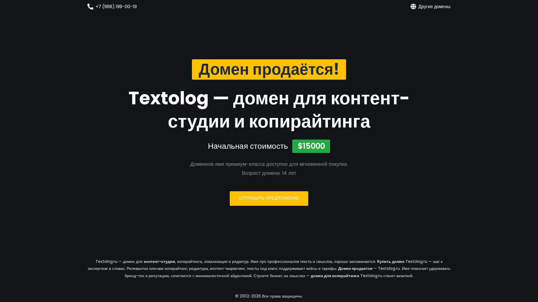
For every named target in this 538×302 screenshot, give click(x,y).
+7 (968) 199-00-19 (116, 6)
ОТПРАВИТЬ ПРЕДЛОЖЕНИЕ (269, 198)
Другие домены (434, 6)
